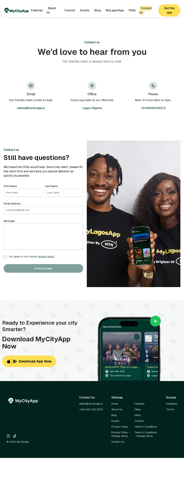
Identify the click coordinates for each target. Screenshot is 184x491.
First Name (10, 186)
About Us (51, 10)
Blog (98, 10)
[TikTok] (15, 436)
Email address (12, 203)
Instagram (171, 403)
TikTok (170, 409)
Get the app (169, 10)
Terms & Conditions (145, 426)
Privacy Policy (119, 426)
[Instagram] (8, 436)
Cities (137, 409)
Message (9, 221)
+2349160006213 (153, 108)
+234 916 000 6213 (91, 409)
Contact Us (145, 10)
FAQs (132, 10)
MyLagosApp (115, 10)
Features (37, 10)
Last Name (51, 186)
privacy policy (46, 256)
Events (84, 10)
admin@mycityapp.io (31, 108)
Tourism (69, 10)
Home (114, 403)
